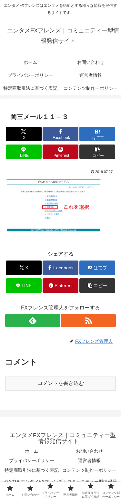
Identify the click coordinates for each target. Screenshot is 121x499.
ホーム (31, 451)
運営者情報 (89, 460)
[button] (97, 152)
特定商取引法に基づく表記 (32, 470)
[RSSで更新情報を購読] (88, 320)
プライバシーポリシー (31, 460)
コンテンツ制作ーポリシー (89, 470)
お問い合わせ (89, 451)
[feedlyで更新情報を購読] (32, 320)
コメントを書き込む (60, 383)
